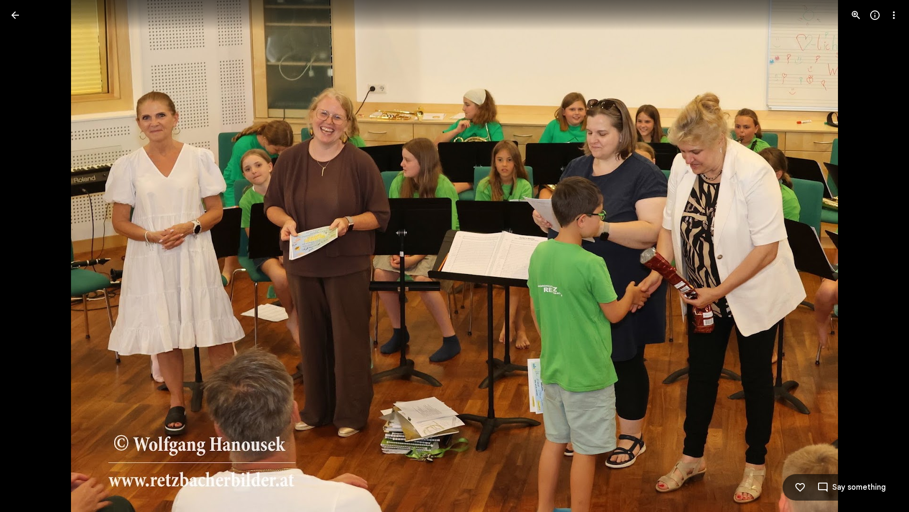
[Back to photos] (15, 15)
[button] (26, 256)
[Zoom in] (856, 15)
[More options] (893, 15)
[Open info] (874, 15)
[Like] (800, 487)
